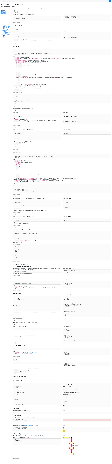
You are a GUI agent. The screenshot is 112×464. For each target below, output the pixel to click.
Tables (5, 24)
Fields (5, 22)
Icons (5, 38)
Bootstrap (5, 37)
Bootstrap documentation (25, 417)
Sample (14, 22)
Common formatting (6, 34)
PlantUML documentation (33, 435)
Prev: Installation (16, 458)
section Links (32, 352)
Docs (9, 1)
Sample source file (18, 22)
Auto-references (7, 32)
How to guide (4, 11)
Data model (5, 15)
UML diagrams (6, 39)
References (5, 30)
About (7, 1)
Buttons (5, 33)
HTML (5, 36)
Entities (5, 16)
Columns (5, 25)
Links (5, 31)
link (64, 405)
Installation (3, 12)
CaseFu (3, 1)
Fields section (39, 240)
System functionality (6, 26)
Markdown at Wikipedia (38, 381)
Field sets (5, 23)
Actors (5, 28)
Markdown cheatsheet (46, 381)
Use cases (6, 29)
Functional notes (6, 27)
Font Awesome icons (28, 425)
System (4, 14)
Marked (31, 381)
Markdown (5, 35)
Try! (110, 1)
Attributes (5, 17)
